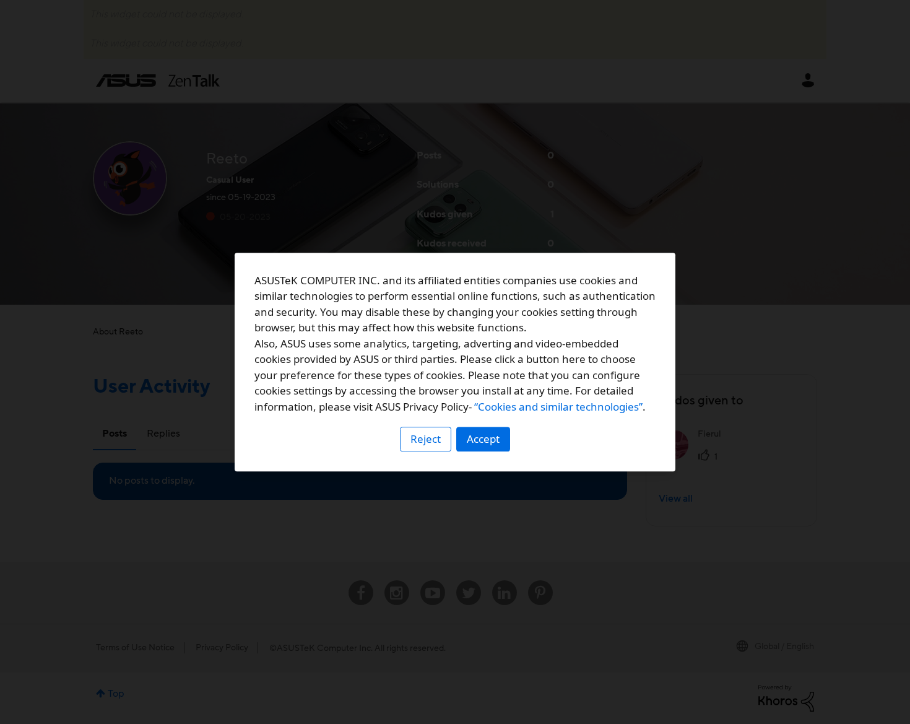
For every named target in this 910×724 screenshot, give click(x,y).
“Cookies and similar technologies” (558, 406)
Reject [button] (425, 439)
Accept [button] (483, 439)
